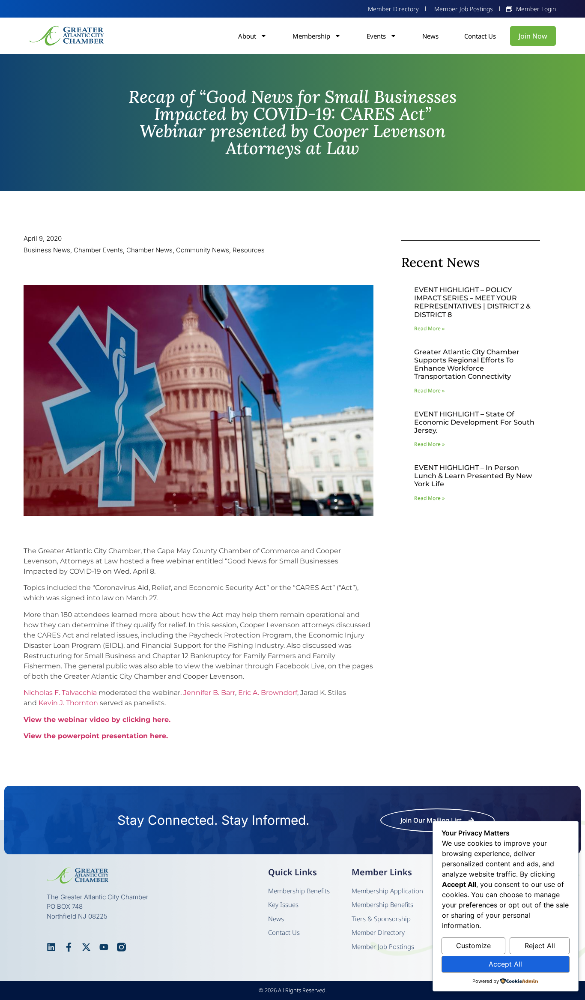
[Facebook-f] (68, 947)
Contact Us (480, 36)
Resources (249, 250)
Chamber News (149, 250)
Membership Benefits (299, 890)
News (430, 36)
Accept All (505, 964)
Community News (202, 250)
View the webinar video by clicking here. (97, 720)
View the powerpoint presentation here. (96, 736)
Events (376, 36)
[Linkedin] (51, 947)
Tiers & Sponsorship (381, 918)
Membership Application (387, 890)
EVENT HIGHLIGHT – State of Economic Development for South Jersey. (474, 422)
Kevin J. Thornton (68, 703)
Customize (473, 945)
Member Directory (378, 932)
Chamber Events (98, 250)
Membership (311, 36)
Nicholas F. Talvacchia (60, 693)
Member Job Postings (383, 946)
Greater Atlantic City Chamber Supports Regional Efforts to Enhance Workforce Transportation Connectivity (466, 364)
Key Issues (283, 904)
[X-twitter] (86, 947)
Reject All (540, 945)
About (247, 36)
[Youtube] (103, 947)
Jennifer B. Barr (209, 693)
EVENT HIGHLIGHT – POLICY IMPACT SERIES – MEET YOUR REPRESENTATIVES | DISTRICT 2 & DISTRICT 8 (472, 302)
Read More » (429, 328)
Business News (47, 250)
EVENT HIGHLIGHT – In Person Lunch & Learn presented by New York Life (473, 476)
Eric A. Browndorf (267, 693)
